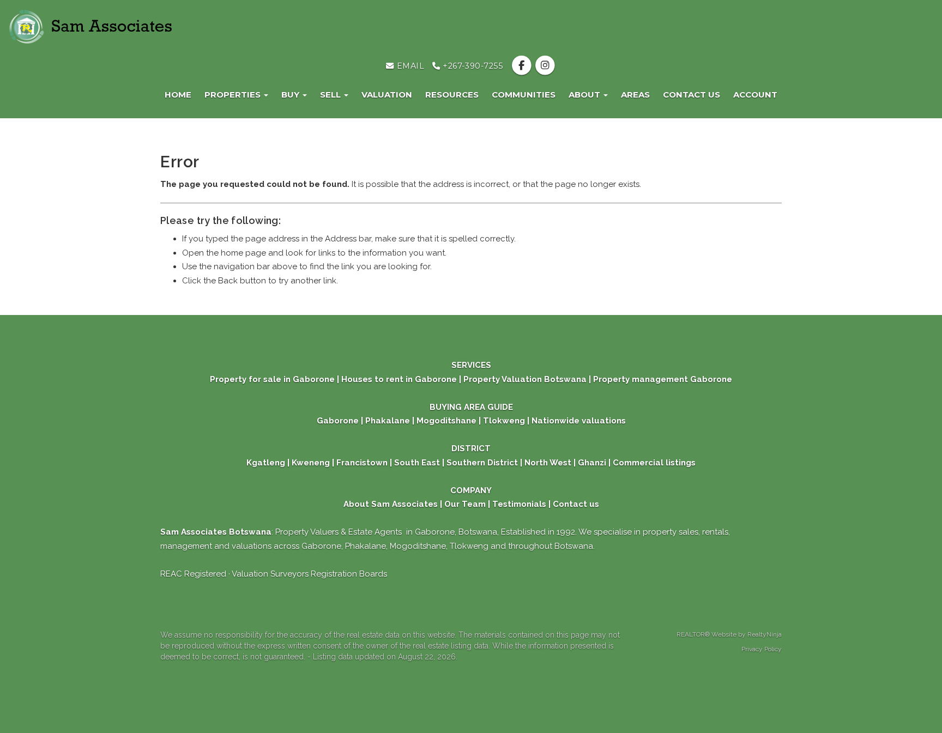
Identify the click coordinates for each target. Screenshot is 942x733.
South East (417, 463)
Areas (635, 94)
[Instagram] (544, 66)
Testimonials (519, 504)
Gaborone (338, 421)
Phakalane (387, 421)
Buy (291, 94)
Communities (523, 94)
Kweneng (309, 463)
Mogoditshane (446, 421)
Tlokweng (504, 421)
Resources (452, 94)
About (585, 94)
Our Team (465, 504)
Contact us (691, 94)
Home (178, 94)
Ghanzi (592, 463)
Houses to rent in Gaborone (399, 379)
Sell (331, 94)
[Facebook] (522, 66)
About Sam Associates (390, 504)
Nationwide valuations (579, 421)
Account (755, 94)
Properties (233, 94)
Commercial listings (654, 463)
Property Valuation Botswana (524, 379)
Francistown (363, 463)
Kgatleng (265, 463)
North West (546, 463)
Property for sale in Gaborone (273, 379)
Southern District (482, 463)
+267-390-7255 (471, 66)
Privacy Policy (761, 649)
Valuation (386, 94)
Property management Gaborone (662, 379)
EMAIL (409, 66)
